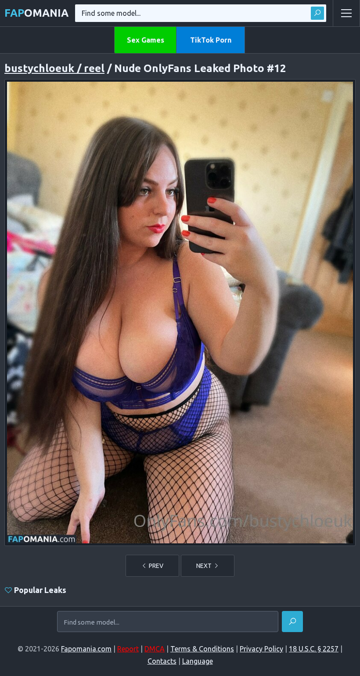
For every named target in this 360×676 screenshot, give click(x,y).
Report (128, 649)
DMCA (154, 649)
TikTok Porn (210, 40)
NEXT (204, 565)
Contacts (162, 661)
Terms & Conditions (202, 649)
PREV (155, 565)
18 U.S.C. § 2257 (313, 649)
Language (197, 661)
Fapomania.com (86, 649)
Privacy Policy (261, 649)
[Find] (317, 13)
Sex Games (145, 40)
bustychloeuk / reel (54, 68)
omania (36, 13)
